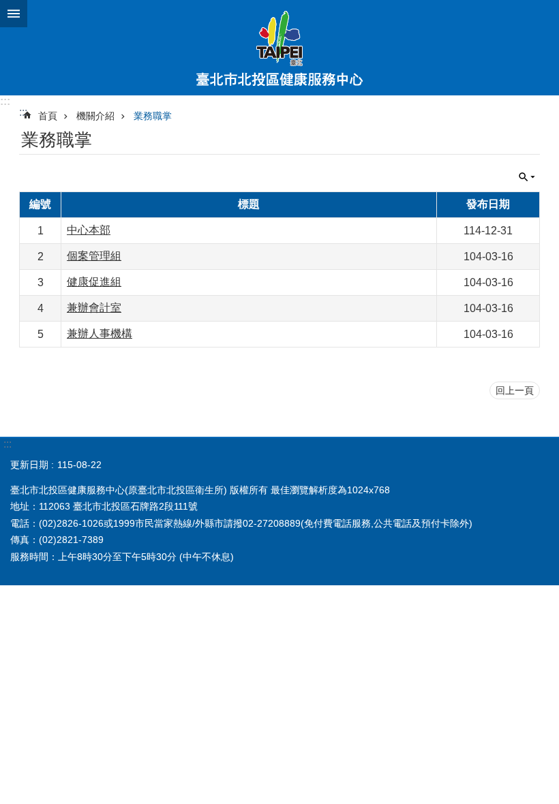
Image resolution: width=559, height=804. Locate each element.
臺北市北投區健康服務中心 (279, 47)
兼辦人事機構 (99, 333)
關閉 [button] (13, 13)
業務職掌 (153, 115)
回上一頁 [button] (515, 390)
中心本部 (88, 230)
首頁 (47, 115)
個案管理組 (94, 256)
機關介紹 (95, 115)
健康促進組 (94, 282)
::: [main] (23, 112)
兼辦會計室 (94, 307)
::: (5, 101)
